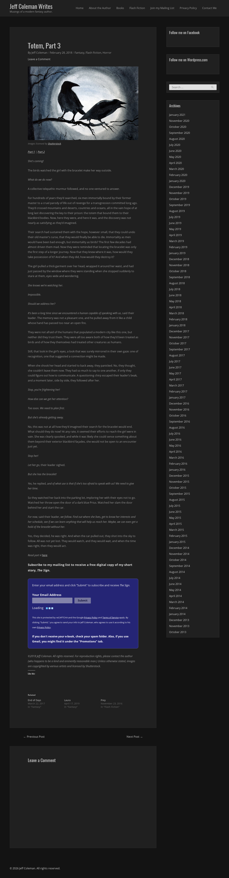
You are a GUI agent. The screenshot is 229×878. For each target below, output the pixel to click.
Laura (67, 700)
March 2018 (176, 313)
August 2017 (177, 355)
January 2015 (177, 542)
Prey (103, 700)
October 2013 (177, 632)
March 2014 (176, 602)
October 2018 (177, 271)
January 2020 (177, 181)
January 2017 (177, 397)
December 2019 (179, 187)
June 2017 (175, 367)
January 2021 (177, 115)
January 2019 (177, 253)
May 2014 (175, 590)
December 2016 (179, 403)
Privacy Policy (188, 8)
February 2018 (178, 319)
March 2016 (176, 457)
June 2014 (175, 584)
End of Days (34, 700)
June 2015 (175, 512)
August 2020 (177, 139)
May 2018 (175, 301)
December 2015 (179, 476)
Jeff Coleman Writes (31, 6)
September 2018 (179, 277)
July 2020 (174, 145)
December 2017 (179, 331)
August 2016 (177, 427)
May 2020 (175, 157)
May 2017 (175, 373)
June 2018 (175, 295)
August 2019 (177, 211)
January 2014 (177, 614)
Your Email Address (46, 595)
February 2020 (178, 175)
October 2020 (177, 127)
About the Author (100, 8)
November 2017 (179, 337)
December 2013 (179, 620)
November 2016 (179, 409)
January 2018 (177, 325)
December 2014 (179, 548)
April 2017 (175, 379)
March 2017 (176, 385)
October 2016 (177, 415)
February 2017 (178, 391)
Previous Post (34, 736)
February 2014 (178, 608)
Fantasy (79, 52)
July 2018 (174, 289)
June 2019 (175, 223)
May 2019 (175, 229)
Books (120, 8)
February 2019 (178, 247)
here (44, 555)
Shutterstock (54, 143)
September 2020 (179, 133)
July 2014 (174, 578)
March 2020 (176, 169)
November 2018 (179, 265)
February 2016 (178, 463)
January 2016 (177, 469)
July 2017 (174, 361)
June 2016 (175, 439)
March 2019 (176, 241)
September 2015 (179, 494)
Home (79, 8)
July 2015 (174, 506)
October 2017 (177, 343)
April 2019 (175, 235)
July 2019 (174, 217)
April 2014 (175, 596)
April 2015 (175, 524)
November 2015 (179, 482)
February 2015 (178, 536)
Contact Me (209, 8)
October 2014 (177, 560)
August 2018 (177, 283)
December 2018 (179, 259)
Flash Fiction (137, 8)
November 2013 (179, 626)
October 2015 (177, 488)
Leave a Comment (39, 59)
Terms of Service (110, 617)
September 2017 (179, 349)
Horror (107, 52)
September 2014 (179, 566)
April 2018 (175, 307)
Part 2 (41, 152)
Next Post (135, 736)
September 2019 (179, 205)
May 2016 (175, 445)
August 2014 (177, 572)
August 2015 (177, 500)
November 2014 (179, 554)
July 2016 (174, 433)
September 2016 (179, 421)
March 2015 (176, 530)
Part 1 (31, 152)
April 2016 (175, 451)
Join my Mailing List (162, 8)
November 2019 (179, 193)
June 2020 (175, 151)
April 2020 (175, 163)
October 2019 (177, 199)
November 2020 (179, 121)
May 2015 (175, 518)
